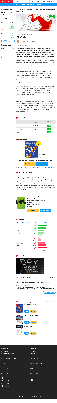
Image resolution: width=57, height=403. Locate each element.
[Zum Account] (37, 1)
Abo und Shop (34, 366)
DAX (18, 34)
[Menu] (55, 1)
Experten (32, 356)
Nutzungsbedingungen (7, 353)
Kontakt (7, 378)
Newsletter (33, 353)
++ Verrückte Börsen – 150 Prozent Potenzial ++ (28, 4)
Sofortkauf (32, 163)
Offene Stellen (5, 366)
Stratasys (29, 34)
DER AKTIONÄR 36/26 (30, 305)
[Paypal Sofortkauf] (33, 210)
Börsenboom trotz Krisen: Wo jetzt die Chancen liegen (36, 160)
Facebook (7, 386)
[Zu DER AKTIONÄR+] (42, 1)
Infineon (18, 226)
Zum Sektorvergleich (7, 57)
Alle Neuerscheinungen (51, 301)
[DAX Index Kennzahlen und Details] (8, 27)
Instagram (7, 383)
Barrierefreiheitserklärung (8, 358)
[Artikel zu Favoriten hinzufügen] (24, 37)
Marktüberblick (34, 358)
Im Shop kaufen (42, 164)
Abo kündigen (5, 368)
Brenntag (18, 245)
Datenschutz (4, 356)
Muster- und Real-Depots (37, 361)
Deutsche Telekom (20, 248)
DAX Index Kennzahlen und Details (8, 41)
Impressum (4, 351)
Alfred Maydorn (32, 41)
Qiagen (17, 240)
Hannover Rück (19, 243)
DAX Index (3, 12)
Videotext (4, 363)
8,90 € (26, 311)
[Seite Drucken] (21, 37)
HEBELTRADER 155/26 (30, 326)
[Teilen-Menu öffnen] (18, 37)
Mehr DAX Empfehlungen (49, 292)
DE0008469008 (4, 15)
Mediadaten (4, 348)
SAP (17, 228)
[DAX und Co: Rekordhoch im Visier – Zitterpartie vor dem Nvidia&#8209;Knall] (36, 266)
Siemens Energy (19, 235)
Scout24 (18, 233)
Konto (49, 167)
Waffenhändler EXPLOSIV (31, 315)
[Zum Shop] (33, 1)
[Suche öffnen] (16, 1)
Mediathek (33, 351)
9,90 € (26, 333)
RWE (17, 238)
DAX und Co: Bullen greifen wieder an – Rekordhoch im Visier (33, 282)
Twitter (7, 389)
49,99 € (26, 322)
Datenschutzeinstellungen (8, 361)
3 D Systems (23, 34)
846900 (3, 14)
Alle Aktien (33, 348)
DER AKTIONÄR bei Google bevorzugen (24, 45)
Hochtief (18, 231)
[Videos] (48, 1)
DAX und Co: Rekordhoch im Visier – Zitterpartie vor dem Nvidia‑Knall (35, 277)
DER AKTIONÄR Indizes (36, 363)
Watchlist (5, 18)
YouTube (7, 380)
